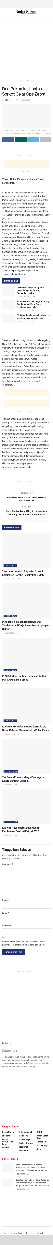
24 (33, 310)
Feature (5, 1148)
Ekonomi (6, 1136)
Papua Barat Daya (42, 1137)
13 (33, 321)
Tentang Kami (16, 1233)
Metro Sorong (26, 1143)
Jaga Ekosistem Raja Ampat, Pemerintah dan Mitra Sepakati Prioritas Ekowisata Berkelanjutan (31, 1167)
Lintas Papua (25, 1139)
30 (34, 296)
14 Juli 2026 (7, 835)
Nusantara (24, 1150)
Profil (4, 1233)
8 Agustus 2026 (23, 321)
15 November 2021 (22, 100)
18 (16, 785)
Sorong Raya (10, 565)
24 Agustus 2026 (24, 296)
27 (16, 835)
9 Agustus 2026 (23, 310)
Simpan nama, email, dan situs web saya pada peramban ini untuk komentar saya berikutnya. (23, 943)
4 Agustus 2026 (9, 734)
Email (5, 913)
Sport (39, 1149)
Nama (5, 900)
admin (7, 100)
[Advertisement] (26, 3)
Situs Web (6, 926)
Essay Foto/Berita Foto (7, 1141)
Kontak (40, 1233)
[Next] (29, 331)
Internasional (25, 1132)
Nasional (23, 1147)
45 (18, 734)
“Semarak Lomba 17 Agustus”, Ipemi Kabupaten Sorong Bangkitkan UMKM (31, 290)
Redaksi (29, 1233)
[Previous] (24, 331)
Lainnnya (23, 1136)
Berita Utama (10, 771)
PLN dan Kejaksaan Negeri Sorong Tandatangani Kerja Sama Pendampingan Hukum (33, 304)
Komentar (7, 864)
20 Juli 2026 (7, 785)
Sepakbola (41, 1142)
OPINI (39, 1132)
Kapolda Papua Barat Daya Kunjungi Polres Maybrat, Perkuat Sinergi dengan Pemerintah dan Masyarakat (33, 1183)
